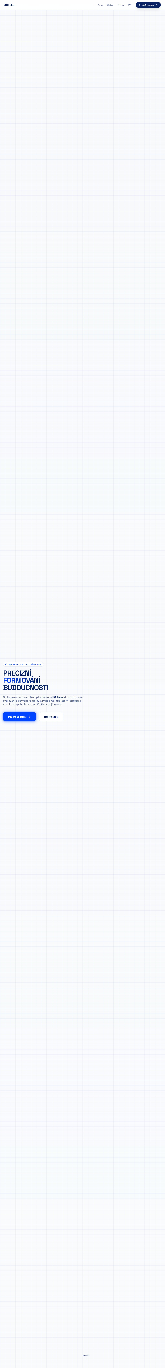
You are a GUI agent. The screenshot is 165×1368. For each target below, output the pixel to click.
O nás (100, 5)
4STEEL (9, 5)
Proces (120, 5)
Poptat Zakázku (17, 716)
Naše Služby (51, 716)
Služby (110, 5)
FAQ (129, 5)
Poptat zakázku (146, 5)
